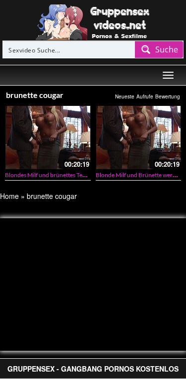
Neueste (124, 96)
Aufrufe (144, 96)
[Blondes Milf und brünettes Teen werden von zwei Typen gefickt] (48, 137)
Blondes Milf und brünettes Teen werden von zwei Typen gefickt (87, 175)
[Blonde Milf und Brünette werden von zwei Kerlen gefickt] (139, 137)
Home (9, 196)
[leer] (93, 21)
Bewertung (167, 96)
